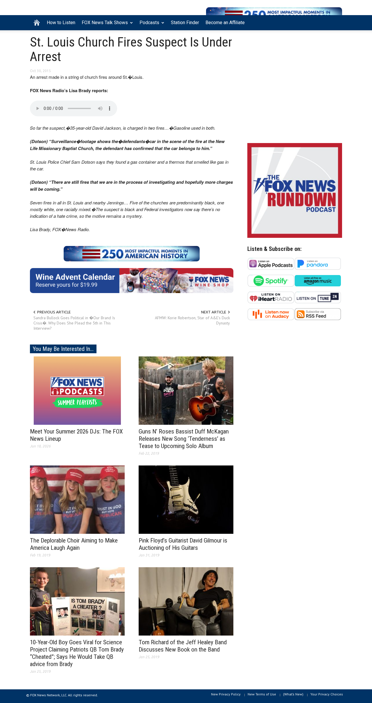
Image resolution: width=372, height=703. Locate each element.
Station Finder (185, 22)
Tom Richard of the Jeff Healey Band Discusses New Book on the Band (183, 646)
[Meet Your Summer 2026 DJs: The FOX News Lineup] (77, 390)
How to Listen (61, 22)
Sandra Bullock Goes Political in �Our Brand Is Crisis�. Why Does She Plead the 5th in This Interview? (74, 323)
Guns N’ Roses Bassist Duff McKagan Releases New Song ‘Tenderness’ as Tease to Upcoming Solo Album (184, 438)
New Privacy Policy (226, 694)
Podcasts (147, 25)
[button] (336, 22)
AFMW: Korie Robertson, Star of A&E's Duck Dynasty (192, 320)
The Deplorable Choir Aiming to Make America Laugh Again (74, 544)
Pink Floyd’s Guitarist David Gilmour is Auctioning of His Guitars (183, 544)
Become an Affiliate (225, 22)
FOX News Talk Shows (103, 25)
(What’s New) (293, 694)
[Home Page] (37, 22)
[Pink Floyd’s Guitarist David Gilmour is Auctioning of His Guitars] (186, 499)
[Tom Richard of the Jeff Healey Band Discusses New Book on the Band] (186, 601)
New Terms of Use (262, 694)
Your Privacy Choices (326, 694)
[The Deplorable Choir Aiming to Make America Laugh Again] (77, 499)
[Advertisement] (294, 88)
